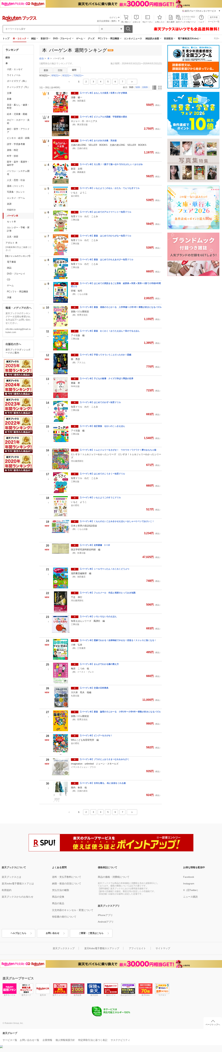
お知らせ (136, 22)
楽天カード (26, 995)
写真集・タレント (16, 192)
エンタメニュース (133, 38)
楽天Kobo (146, 995)
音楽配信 (168, 38)
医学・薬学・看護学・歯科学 (18, 163)
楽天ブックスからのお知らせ (17, 896)
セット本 (11, 221)
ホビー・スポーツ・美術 (18, 121)
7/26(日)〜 (78, 75)
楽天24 (43, 995)
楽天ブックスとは (11, 877)
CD (8, 279)
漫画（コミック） (16, 186)
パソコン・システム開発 (18, 172)
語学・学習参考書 (16, 144)
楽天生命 (94, 995)
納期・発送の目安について (66, 883)
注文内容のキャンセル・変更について (72, 910)
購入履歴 (170, 22)
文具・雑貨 (12, 236)
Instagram (188, 883)
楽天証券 (77, 995)
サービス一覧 (213, 21)
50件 (137, 87)
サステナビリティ (120, 1040)
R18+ (216, 38)
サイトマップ (163, 948)
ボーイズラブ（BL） (17, 81)
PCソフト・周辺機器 (108, 38)
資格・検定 (12, 150)
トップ (6, 38)
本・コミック (19, 38)
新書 (9, 99)
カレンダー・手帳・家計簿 (18, 229)
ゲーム (79, 38)
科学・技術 (12, 156)
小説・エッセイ (15, 69)
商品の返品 (58, 903)
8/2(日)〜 (66, 75)
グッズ (91, 38)
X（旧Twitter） (191, 890)
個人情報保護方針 (65, 1040)
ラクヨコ (162, 995)
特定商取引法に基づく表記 (92, 1040)
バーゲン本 (12, 215)
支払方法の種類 (60, 890)
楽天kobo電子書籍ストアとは (18, 883)
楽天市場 (213, 17)
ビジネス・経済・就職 (18, 138)
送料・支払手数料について (66, 877)
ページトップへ (213, 1024)
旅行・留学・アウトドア (18, 130)
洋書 (9, 297)
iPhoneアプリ (105, 915)
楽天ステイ (111, 995)
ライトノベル (13, 75)
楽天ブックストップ (64, 948)
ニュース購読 (190, 896)
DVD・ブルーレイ (62, 38)
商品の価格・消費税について (113, 877)
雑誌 (33, 38)
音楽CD (44, 38)
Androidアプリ (106, 921)
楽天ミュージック (60, 995)
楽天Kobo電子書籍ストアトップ (101, 948)
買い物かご (126, 22)
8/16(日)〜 (44, 75)
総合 (8, 57)
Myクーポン (148, 22)
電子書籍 (11, 262)
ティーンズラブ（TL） (18, 87)
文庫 (9, 93)
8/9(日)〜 (56, 75)
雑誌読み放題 (152, 38)
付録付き (11, 209)
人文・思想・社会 (16, 180)
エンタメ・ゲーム (16, 198)
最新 (46, 70)
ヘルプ (201, 22)
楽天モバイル (9, 995)
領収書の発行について (64, 916)
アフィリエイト (137, 948)
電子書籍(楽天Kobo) (188, 38)
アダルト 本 (12, 242)
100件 (145, 87)
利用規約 (6, 890)
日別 (60, 70)
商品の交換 (58, 896)
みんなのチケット (128, 995)
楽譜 (9, 204)
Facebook (188, 877)
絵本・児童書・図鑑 (17, 114)
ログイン (113, 17)
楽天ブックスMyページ (186, 22)
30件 (131, 87)
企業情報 (47, 1040)
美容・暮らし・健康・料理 (18, 106)
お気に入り (160, 22)
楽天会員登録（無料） (107, 21)
